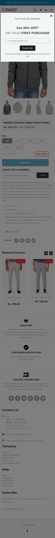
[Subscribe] (27, 48)
